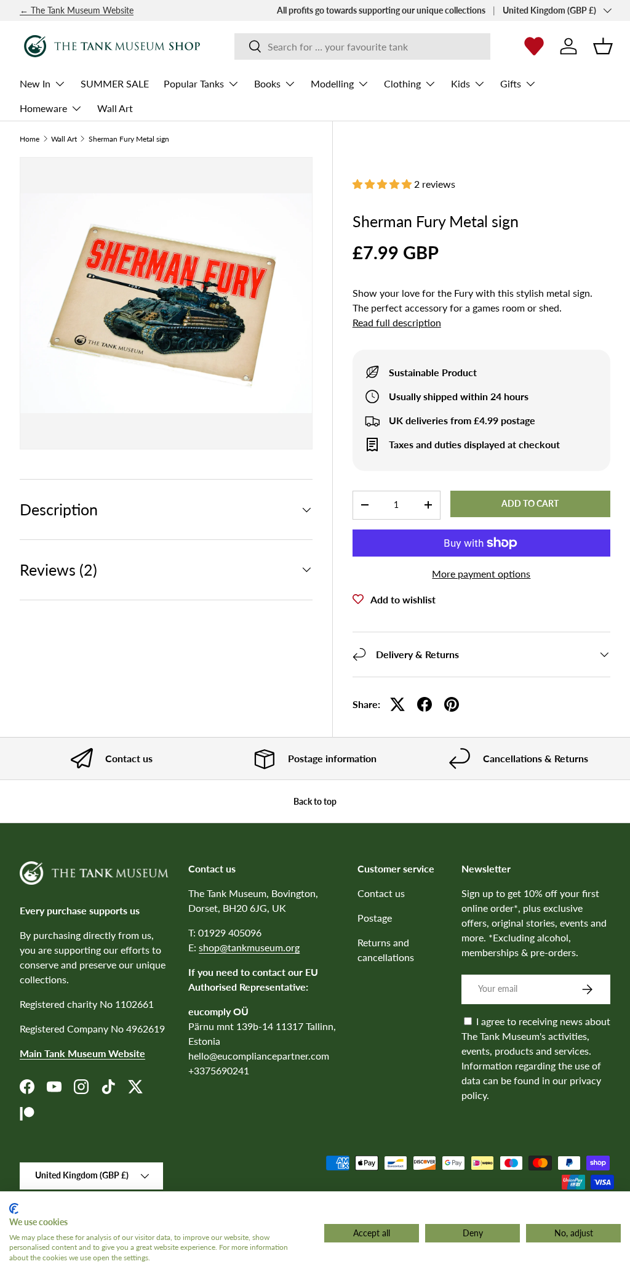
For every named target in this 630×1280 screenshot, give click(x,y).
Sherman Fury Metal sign (129, 139)
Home (29, 139)
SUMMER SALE (115, 83)
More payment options (481, 573)
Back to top (315, 801)
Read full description (397, 322)
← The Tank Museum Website (77, 10)
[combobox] (362, 46)
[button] (602, 46)
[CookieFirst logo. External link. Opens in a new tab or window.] (13, 1208)
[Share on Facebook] (424, 704)
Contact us (381, 893)
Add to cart (530, 503)
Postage (374, 918)
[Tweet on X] (397, 704)
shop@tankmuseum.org (249, 947)
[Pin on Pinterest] (451, 704)
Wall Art (115, 108)
